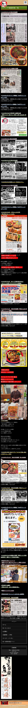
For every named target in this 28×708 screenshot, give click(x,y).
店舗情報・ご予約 (7, 634)
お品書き (5, 631)
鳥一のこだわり (7, 628)
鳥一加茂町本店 (13, 705)
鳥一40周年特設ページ (8, 641)
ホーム (4, 624)
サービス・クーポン (8, 638)
